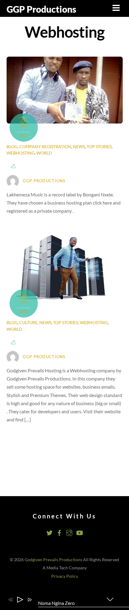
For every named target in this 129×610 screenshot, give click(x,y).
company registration (45, 146)
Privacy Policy (64, 576)
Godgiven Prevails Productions (53, 559)
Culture (28, 322)
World (44, 153)
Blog (12, 146)
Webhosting (20, 153)
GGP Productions (44, 180)
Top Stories (99, 146)
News (79, 146)
